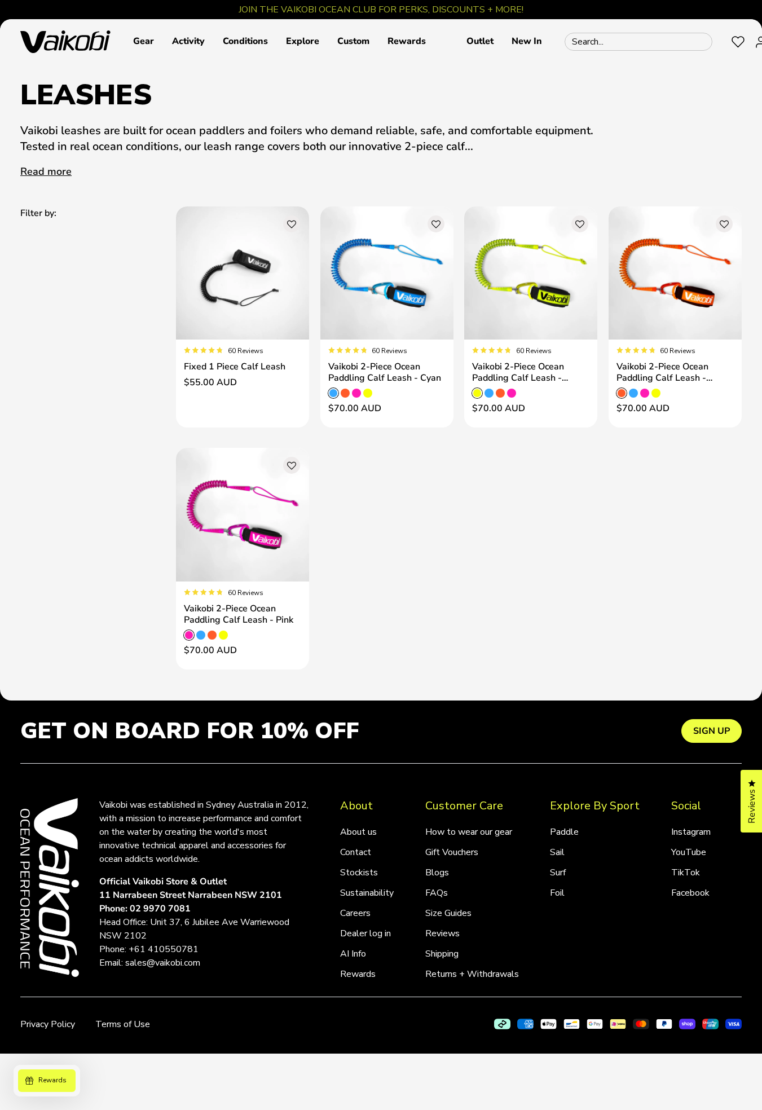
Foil (557, 893)
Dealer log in (365, 933)
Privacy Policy (47, 1024)
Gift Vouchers (451, 852)
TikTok (685, 872)
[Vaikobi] (65, 41)
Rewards (358, 974)
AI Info (353, 954)
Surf (558, 872)
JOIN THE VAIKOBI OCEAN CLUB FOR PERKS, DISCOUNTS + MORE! (381, 9)
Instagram (691, 832)
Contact (355, 852)
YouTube (688, 852)
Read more (46, 171)
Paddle (564, 832)
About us (358, 832)
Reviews (442, 933)
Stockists (359, 872)
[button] (143, 41)
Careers (355, 913)
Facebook (690, 893)
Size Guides (448, 913)
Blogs (437, 872)
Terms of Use (122, 1024)
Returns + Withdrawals (472, 974)
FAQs (436, 893)
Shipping (442, 954)
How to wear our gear (468, 832)
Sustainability (367, 893)
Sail (557, 852)
